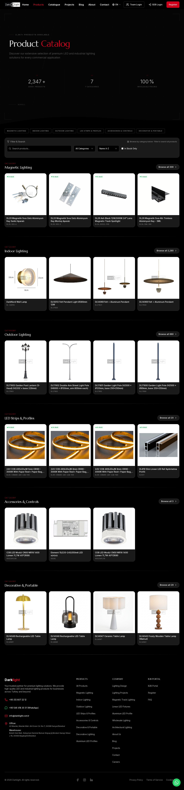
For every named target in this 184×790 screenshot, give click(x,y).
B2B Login (157, 4)
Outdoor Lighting (64, 131)
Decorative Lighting (85, 734)
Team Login (136, 4)
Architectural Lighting (122, 727)
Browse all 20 (167, 418)
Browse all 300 (166, 167)
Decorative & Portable (150, 131)
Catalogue (54, 4)
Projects (69, 4)
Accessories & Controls (120, 131)
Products (38, 4)
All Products (82, 686)
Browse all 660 (166, 334)
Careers (116, 762)
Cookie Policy (172, 780)
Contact (104, 4)
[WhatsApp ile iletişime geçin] (176, 782)
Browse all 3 (167, 501)
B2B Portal (153, 686)
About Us (116, 734)
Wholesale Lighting (121, 720)
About (91, 4)
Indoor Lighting (40, 131)
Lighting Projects (120, 693)
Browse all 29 (167, 585)
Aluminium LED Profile (122, 713)
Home (25, 4)
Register (173, 4)
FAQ (150, 699)
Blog (81, 4)
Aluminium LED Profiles (86, 741)
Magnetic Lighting (16, 131)
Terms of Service (154, 780)
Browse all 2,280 (165, 250)
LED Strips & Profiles (90, 131)
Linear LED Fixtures (121, 706)
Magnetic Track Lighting (123, 699)
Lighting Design (119, 686)
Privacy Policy (136, 780)
